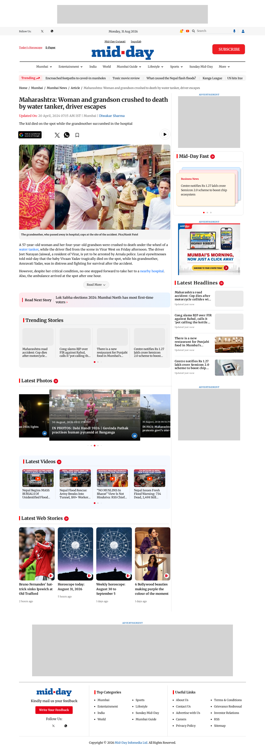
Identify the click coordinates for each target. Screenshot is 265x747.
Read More (94, 286)
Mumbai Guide (127, 66)
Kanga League (212, 78)
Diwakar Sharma (112, 116)
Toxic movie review (126, 78)
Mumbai (42, 66)
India (93, 66)
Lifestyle (154, 66)
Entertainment (69, 66)
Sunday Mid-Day (201, 66)
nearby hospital (152, 273)
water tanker (29, 249)
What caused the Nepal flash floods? (171, 78)
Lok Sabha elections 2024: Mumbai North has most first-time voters (104, 301)
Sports (174, 66)
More (222, 66)
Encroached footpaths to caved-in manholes (76, 78)
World (107, 66)
